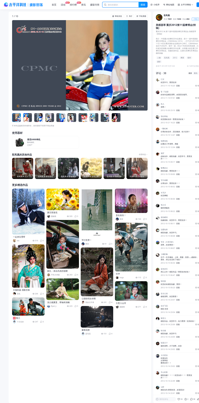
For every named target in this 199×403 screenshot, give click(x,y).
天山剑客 (164, 372)
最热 (195, 73)
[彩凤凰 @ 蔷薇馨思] (68, 168)
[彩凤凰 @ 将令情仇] (45, 168)
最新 (190, 73)
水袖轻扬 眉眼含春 (21, 290)
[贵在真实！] (131, 201)
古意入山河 (121, 303)
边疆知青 (164, 230)
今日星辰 (164, 355)
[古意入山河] (131, 291)
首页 (54, 4)
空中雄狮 (164, 180)
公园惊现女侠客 (89, 298)
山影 (162, 387)
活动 (63, 4)
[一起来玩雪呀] (28, 212)
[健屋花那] (97, 317)
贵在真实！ (121, 215)
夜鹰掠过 (164, 168)
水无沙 (163, 193)
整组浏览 (118, 16)
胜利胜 (163, 281)
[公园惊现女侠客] (97, 272)
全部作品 (142, 154)
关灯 (130, 16)
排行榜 (73, 4)
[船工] (28, 306)
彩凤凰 (167, 15)
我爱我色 (164, 141)
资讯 (83, 4)
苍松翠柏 (164, 116)
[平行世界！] (97, 213)
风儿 (162, 104)
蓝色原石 (164, 269)
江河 (162, 79)
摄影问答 (95, 4)
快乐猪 (163, 330)
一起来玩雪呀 (19, 236)
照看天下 (164, 343)
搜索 (143, 4)
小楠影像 (164, 254)
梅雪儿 (163, 318)
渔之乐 (163, 205)
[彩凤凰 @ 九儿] (22, 168)
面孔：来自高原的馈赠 (57, 271)
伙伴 (118, 273)
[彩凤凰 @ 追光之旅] (91, 168)
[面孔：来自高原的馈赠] (62, 244)
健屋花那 (86, 329)
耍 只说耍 (165, 92)
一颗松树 (164, 129)
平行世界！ (87, 240)
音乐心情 (164, 293)
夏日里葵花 (52, 212)
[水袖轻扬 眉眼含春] (28, 266)
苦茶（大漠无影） (168, 242)
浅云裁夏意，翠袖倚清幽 (58, 302)
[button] (25, 65)
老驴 (162, 153)
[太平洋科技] (15, 4)
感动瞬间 (164, 217)
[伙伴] (131, 247)
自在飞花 (164, 306)
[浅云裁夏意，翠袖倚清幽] (62, 289)
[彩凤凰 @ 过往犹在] (137, 168)
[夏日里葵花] (62, 199)
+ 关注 (195, 19)
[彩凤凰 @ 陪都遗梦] (114, 168)
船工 (18, 318)
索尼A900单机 (33, 139)
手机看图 (142, 16)
